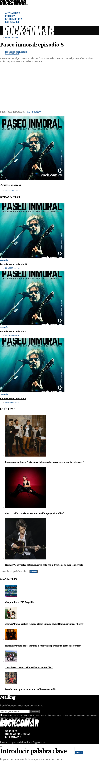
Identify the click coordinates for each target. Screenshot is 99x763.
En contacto (13, 737)
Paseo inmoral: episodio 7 (13, 398)
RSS (28, 111)
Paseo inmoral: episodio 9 (13, 331)
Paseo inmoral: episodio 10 (13, 264)
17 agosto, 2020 (12, 402)
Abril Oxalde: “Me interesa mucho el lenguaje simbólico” (34, 513)
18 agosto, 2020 (12, 54)
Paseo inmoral (12, 37)
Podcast (10, 16)
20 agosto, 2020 (12, 268)
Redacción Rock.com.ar (16, 52)
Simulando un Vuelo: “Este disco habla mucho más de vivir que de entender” (44, 462)
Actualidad (12, 13)
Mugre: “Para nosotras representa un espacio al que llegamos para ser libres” (44, 624)
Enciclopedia (13, 19)
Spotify (36, 111)
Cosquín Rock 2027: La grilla (19, 602)
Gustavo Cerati (12, 191)
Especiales (12, 22)
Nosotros (11, 731)
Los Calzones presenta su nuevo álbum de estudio (30, 689)
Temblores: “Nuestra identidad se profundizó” (29, 667)
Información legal (17, 734)
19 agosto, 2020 (12, 335)
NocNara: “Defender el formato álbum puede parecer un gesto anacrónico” (43, 645)
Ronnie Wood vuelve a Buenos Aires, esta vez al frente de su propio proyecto (44, 565)
